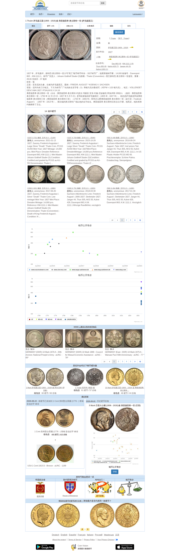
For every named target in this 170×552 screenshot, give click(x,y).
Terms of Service (75, 540)
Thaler (113, 38)
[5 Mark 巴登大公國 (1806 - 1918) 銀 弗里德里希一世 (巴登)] (114, 436)
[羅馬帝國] (40, 488)
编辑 (111, 26)
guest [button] (141, 8)
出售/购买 (90, 26)
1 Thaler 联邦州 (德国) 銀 (85, 388)
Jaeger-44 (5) (125, 66)
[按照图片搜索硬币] (74, 547)
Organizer (51, 14)
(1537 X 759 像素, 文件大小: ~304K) (81, 138)
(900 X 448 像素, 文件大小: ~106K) (120, 138)
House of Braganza (70, 496)
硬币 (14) (50, 26)
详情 (115, 472)
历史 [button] (69, 14)
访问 (129, 26)
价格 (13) (69, 26)
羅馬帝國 (40, 496)
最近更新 (85, 397)
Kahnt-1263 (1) (102, 69)
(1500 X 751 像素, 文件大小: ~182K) (81, 188)
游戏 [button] (60, 14)
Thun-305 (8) (101, 66)
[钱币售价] (129, 489)
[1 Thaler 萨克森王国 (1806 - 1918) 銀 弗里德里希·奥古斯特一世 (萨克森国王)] (46, 124)
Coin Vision (83, 546)
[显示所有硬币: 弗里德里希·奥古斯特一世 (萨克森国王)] (111, 60)
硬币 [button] (32, 14)
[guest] (141, 3)
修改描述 (119, 32)
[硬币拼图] (99, 488)
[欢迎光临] (40, 5)
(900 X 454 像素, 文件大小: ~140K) (120, 188)
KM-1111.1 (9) (128, 64)
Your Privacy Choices (105, 540)
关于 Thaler (124, 38)
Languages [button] (137, 14)
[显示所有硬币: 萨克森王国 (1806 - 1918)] (133, 48)
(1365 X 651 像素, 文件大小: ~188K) (41, 188)
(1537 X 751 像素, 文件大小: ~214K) (41, 138)
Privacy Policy (89, 540)
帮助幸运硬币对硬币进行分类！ (71, 501)
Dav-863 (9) (116, 64)
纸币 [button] (40, 14)
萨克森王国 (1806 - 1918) (118, 48)
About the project (59, 540)
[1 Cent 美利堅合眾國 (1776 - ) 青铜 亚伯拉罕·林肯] (55, 418)
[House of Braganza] (70, 488)
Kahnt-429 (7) (113, 66)
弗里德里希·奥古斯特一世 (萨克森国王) (124, 57)
